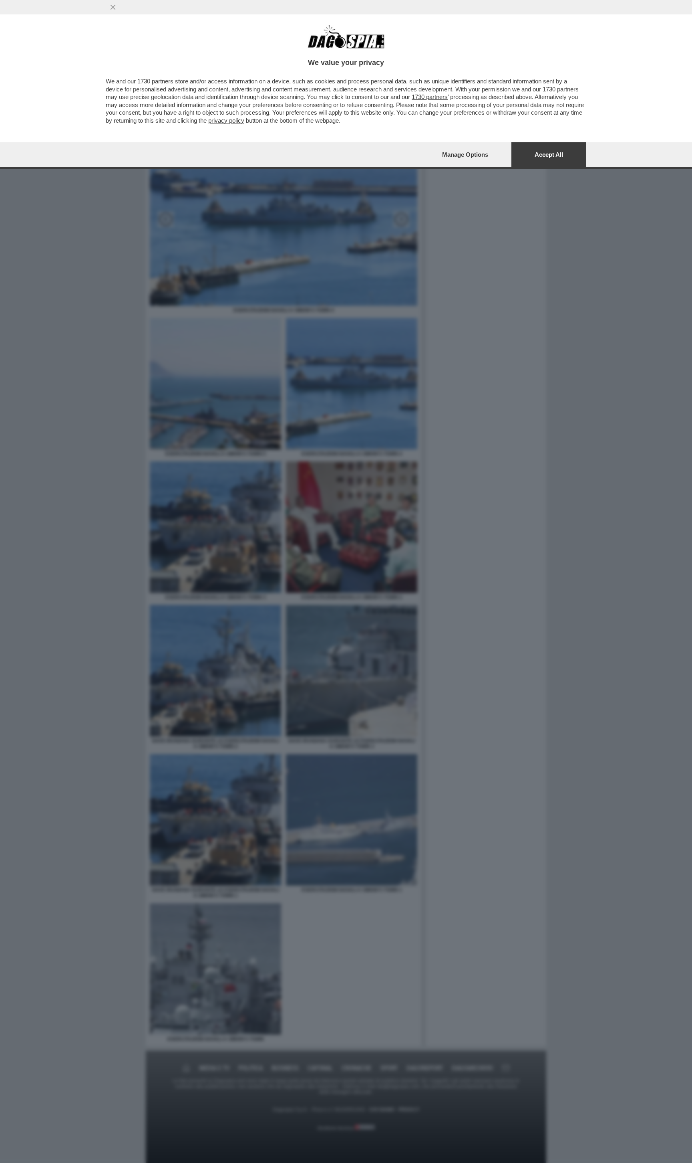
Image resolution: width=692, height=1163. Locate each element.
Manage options (465, 154)
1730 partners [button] (155, 81)
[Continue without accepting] (113, 7)
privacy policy (226, 120)
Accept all (549, 154)
